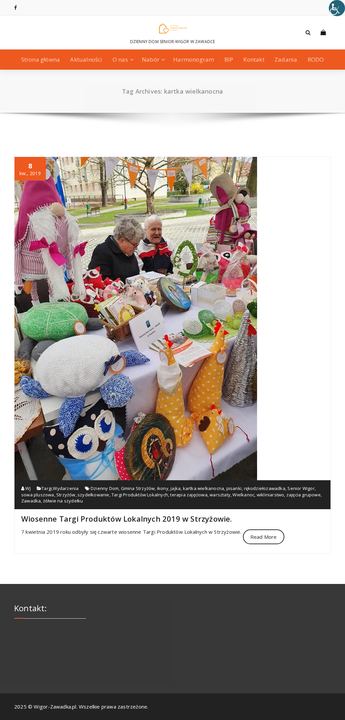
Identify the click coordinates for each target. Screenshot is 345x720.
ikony (162, 488)
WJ (27, 488)
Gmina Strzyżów (138, 488)
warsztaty (220, 495)
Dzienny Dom (105, 488)
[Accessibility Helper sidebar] (337, 8)
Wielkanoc (243, 495)
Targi (46, 488)
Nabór (150, 59)
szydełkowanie (93, 495)
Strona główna (40, 59)
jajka (175, 488)
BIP (228, 59)
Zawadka (31, 501)
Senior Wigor (300, 488)
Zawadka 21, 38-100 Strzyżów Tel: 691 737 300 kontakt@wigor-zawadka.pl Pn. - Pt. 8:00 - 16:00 (46, 641)
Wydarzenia (66, 488)
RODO (316, 59)
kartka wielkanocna (203, 488)
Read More (263, 536)
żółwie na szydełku (63, 501)
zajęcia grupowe (303, 495)
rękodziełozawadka (264, 488)
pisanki (234, 488)
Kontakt (253, 59)
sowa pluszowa (37, 495)
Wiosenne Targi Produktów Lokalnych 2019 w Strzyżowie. (126, 519)
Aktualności (86, 59)
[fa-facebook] (15, 7)
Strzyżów (65, 495)
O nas (120, 59)
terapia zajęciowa (188, 495)
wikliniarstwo (270, 495)
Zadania (286, 59)
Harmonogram (193, 59)
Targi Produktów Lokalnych (140, 495)
